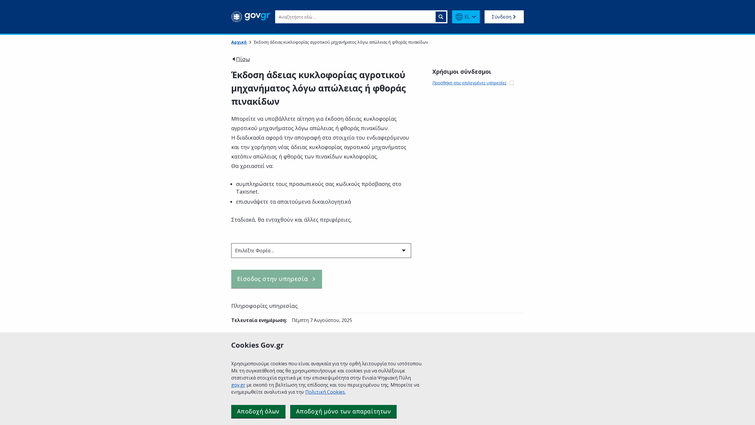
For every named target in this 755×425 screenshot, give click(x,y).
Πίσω (243, 59)
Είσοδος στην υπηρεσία (272, 279)
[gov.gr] (250, 16)
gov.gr (238, 385)
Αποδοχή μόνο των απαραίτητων (343, 411)
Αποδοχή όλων (258, 411)
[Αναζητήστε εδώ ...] (441, 17)
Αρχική (239, 42)
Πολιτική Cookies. (325, 392)
